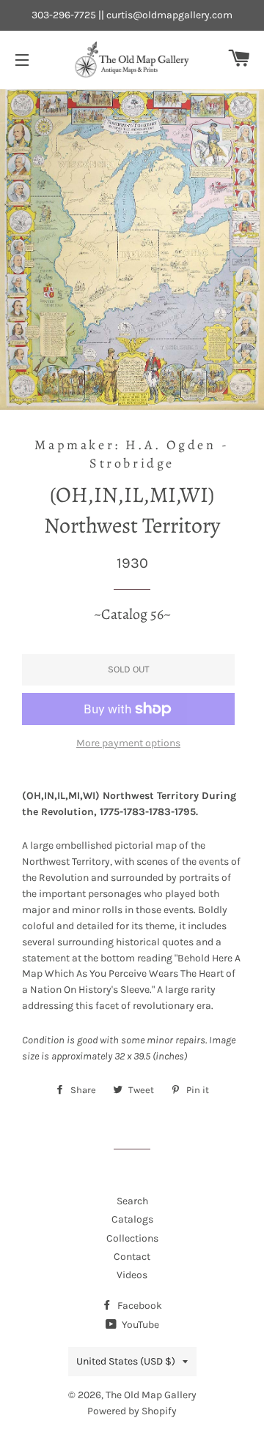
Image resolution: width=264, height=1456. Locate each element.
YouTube (139, 1324)
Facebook (138, 1305)
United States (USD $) (125, 1361)
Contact (132, 1256)
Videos (132, 1275)
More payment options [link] (128, 743)
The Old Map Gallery (151, 1395)
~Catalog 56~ (132, 614)
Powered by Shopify (132, 1411)
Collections (132, 1238)
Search (132, 1201)
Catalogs (132, 1219)
